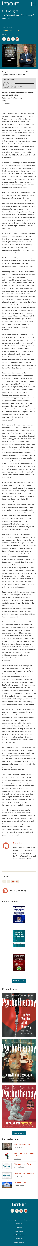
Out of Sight (10, 11)
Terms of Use (19, 1223)
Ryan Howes (18, 1147)
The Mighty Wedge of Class (24, 1173)
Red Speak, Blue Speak (22, 1144)
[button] (6, 85)
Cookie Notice (19, 1238)
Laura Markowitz (19, 1167)
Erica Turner (17, 1159)
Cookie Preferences (19, 1242)
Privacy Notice (19, 1231)
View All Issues (19, 1133)
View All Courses (19, 980)
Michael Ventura (19, 1186)
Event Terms (19, 1227)
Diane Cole (6, 18)
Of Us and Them (20, 1183)
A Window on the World (22, 1164)
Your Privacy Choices (19, 1234)
